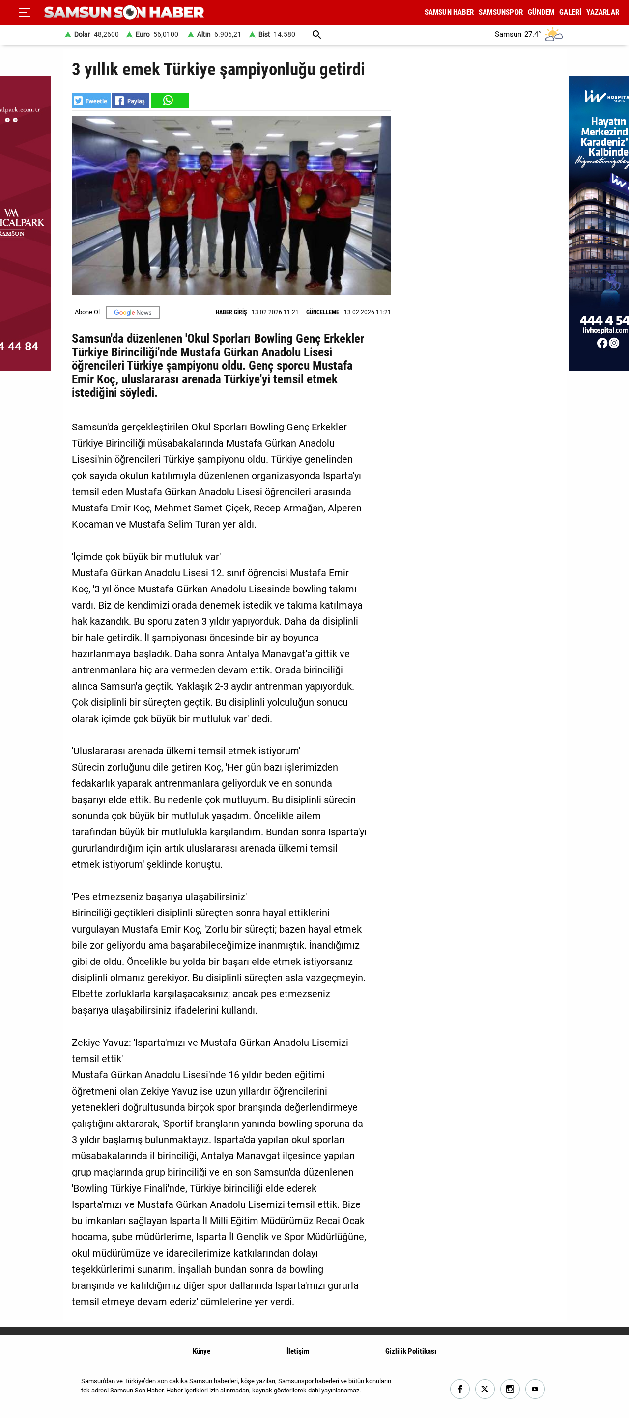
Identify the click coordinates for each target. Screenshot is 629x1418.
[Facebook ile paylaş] (130, 100)
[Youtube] (535, 1389)
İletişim (297, 1351)
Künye (201, 1351)
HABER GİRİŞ (231, 312)
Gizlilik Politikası (410, 1351)
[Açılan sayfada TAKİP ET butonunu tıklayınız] (133, 312)
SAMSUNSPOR (501, 12)
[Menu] (24, 12)
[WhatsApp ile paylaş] (169, 100)
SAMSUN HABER (449, 12)
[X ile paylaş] (91, 100)
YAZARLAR (602, 12)
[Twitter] (485, 1389)
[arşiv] (317, 35)
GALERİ (570, 12)
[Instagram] (510, 1389)
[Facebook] (460, 1389)
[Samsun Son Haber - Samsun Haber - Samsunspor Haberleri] (124, 12)
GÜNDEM (541, 12)
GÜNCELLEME (322, 312)
